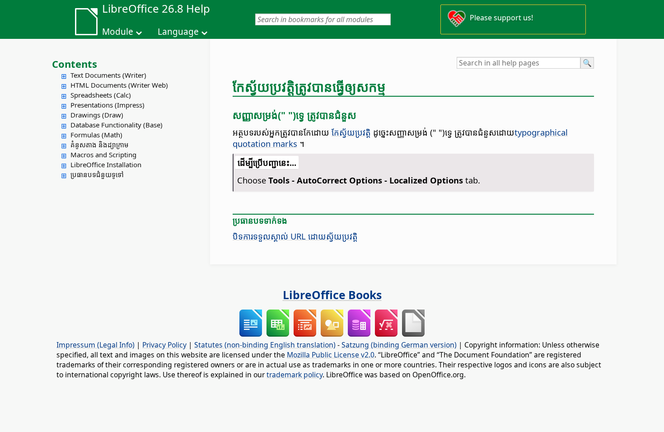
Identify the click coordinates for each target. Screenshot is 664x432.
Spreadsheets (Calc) (100, 94)
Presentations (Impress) (107, 104)
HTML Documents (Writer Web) (119, 84)
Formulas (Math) (96, 134)
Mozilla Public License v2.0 (330, 355)
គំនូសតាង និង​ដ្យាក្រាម (99, 144)
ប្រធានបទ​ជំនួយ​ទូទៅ (97, 174)
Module (117, 32)
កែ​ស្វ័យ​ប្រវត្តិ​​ (351, 132)
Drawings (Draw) (96, 114)
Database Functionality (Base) (116, 124)
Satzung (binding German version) (399, 345)
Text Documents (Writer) (108, 75)
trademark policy (295, 375)
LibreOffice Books (332, 294)
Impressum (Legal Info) (95, 345)
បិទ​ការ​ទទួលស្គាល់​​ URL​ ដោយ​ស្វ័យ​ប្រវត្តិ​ (295, 236)
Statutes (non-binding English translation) (265, 345)
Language (178, 32)
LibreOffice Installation (105, 164)
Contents (74, 63)
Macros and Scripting (103, 154)
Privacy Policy (164, 345)
